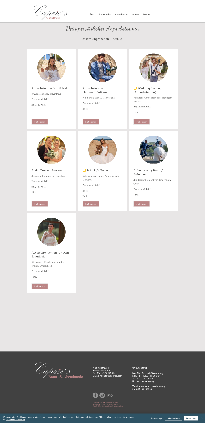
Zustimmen (191, 418)
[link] (52, 88)
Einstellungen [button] (157, 418)
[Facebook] (95, 395)
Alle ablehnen (174, 418)
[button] (40, 122)
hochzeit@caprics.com (111, 376)
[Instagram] (102, 395)
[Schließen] (201, 418)
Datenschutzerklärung (15, 419)
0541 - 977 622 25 (105, 373)
